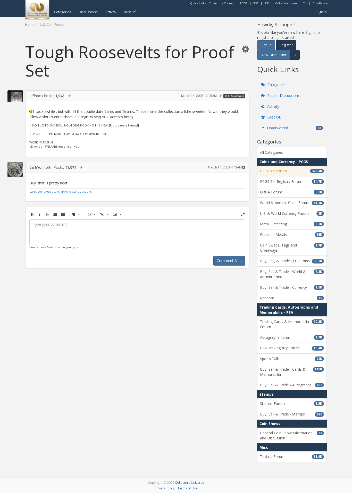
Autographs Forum (291, 337)
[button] (245, 48)
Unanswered (293, 127)
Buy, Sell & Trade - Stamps (291, 414)
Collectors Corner (221, 3)
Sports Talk (291, 358)
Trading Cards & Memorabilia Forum (291, 324)
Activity (110, 12)
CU (305, 3)
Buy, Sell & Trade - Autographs (291, 384)
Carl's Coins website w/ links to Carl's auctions (60, 191)
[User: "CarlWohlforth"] (15, 169)
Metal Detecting (291, 224)
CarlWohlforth (41, 167)
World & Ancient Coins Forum (291, 202)
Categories (62, 12)
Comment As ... (229, 260)
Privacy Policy (164, 488)
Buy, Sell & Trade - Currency (291, 287)
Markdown (54, 247)
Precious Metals (291, 234)
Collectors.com (286, 3)
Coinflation (320, 3)
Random (291, 297)
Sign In (321, 12)
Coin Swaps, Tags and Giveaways (291, 248)
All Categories (271, 152)
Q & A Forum (291, 192)
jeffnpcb (36, 95)
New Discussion (274, 54)
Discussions (88, 12)
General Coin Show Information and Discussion (291, 435)
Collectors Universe (189, 482)
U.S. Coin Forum (234, 96)
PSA (255, 3)
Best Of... (131, 12)
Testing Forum (291, 456)
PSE (266, 3)
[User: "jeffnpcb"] (15, 96)
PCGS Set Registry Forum (291, 181)
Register (286, 44)
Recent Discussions (283, 95)
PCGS (243, 3)
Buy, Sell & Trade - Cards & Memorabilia (291, 372)
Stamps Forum (291, 403)
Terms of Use (188, 488)
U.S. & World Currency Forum (291, 213)
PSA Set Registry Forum (291, 347)
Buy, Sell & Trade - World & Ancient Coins (291, 274)
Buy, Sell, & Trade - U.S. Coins (291, 260)
